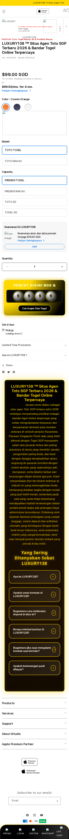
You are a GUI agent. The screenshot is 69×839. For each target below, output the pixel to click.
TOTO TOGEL (13, 150)
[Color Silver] (27, 107)
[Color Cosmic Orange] (6, 107)
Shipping (18, 79)
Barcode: (21, 58)
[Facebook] (4, 373)
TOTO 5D (10, 201)
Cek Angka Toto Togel (34, 308)
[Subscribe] (56, 801)
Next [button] (66, 2)
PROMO (7, 833)
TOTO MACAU (13, 161)
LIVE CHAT (59, 833)
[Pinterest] (14, 373)
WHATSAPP (48, 833)
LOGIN (20, 833)
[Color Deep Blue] (17, 107)
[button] (34, 345)
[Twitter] (9, 373)
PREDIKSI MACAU (15, 191)
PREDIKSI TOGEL (14, 180)
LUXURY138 (17, 405)
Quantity (7, 258)
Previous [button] (3, 2)
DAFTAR (34, 833)
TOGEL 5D (11, 212)
